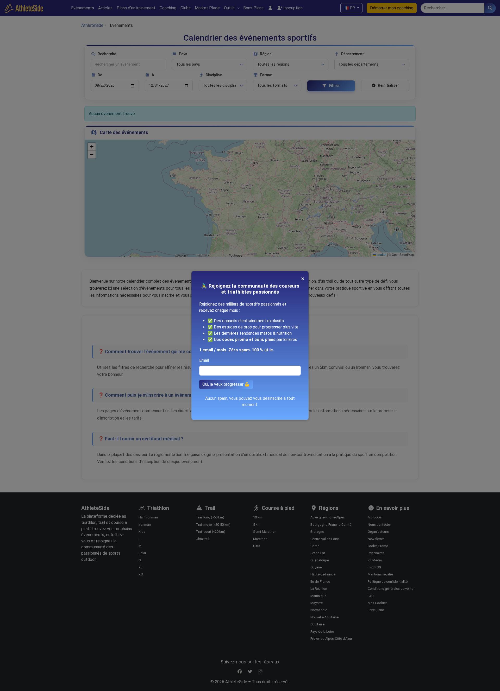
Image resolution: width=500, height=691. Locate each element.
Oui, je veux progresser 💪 (226, 384)
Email (204, 360)
